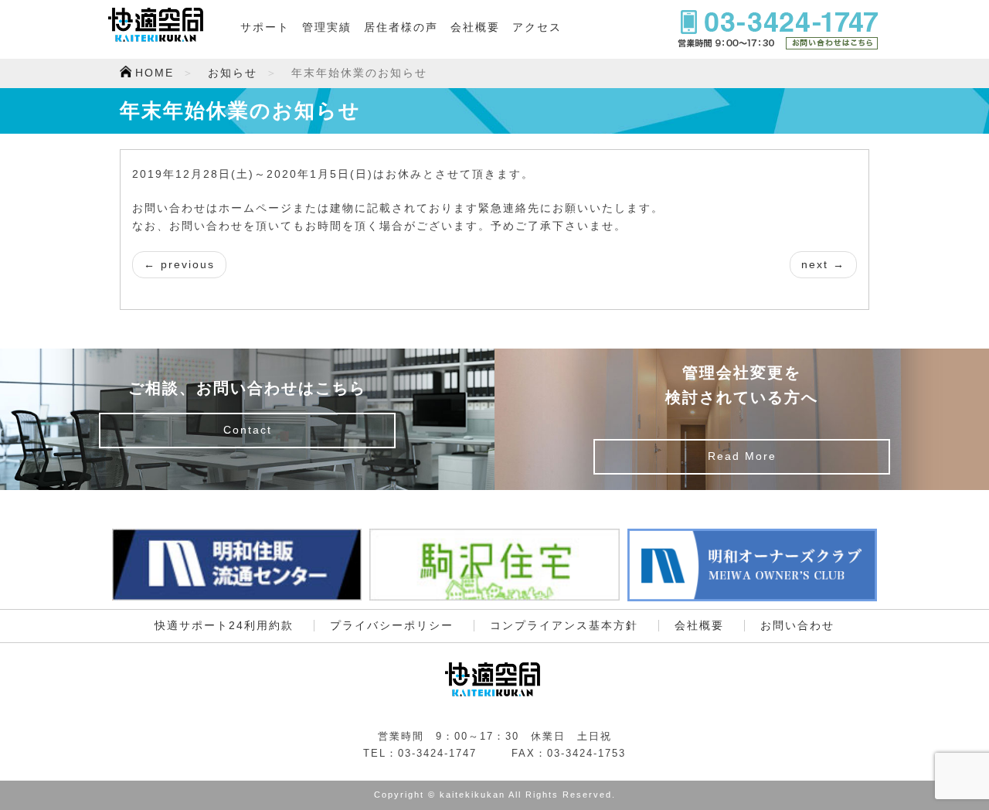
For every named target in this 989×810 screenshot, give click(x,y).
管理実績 (327, 27)
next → (823, 264)
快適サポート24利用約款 (224, 625)
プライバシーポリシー (392, 625)
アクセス (537, 27)
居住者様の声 (401, 27)
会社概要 (475, 27)
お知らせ (232, 73)
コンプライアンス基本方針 (564, 625)
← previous (179, 264)
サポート (265, 27)
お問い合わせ (797, 625)
